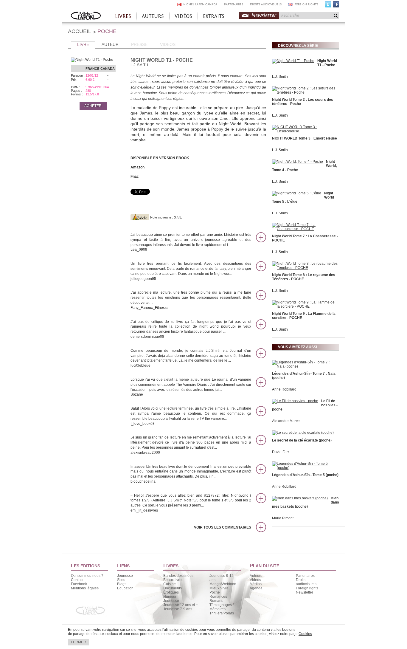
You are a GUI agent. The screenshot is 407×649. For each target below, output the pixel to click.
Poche (214, 592)
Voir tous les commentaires (222, 527)
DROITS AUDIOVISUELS (266, 4)
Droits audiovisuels (306, 582)
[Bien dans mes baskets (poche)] (300, 498)
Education (125, 588)
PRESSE (139, 44)
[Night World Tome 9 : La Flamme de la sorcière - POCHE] (305, 306)
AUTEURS (153, 16)
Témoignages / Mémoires (221, 607)
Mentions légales (85, 588)
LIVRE (83, 44)
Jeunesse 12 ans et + (180, 605)
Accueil (86, 16)
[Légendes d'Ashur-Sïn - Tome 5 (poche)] (305, 468)
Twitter (328, 5)
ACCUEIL (79, 31)
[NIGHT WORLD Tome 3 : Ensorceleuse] (305, 131)
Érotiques (171, 592)
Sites (121, 580)
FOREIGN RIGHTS (306, 4)
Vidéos (255, 580)
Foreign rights (307, 588)
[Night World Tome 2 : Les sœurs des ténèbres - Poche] (305, 92)
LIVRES (123, 16)
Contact (77, 580)
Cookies (305, 634)
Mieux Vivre (219, 588)
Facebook (336, 5)
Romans (216, 601)
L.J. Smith (280, 77)
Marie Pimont (282, 518)
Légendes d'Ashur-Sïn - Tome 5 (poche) (305, 475)
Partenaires (305, 576)
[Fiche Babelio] (140, 217)
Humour (169, 596)
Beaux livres (173, 580)
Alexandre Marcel (286, 421)
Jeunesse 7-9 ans (177, 609)
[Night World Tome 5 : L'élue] (296, 193)
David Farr (280, 452)
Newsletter (263, 15)
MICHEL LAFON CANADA (200, 4)
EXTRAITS (213, 16)
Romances (218, 596)
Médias (256, 584)
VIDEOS (167, 44)
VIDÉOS (183, 16)
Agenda (256, 588)
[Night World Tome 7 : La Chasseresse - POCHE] (305, 229)
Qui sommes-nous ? (87, 576)
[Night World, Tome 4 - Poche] (297, 161)
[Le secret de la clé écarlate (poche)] (303, 432)
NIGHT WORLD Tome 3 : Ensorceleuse (304, 138)
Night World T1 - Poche (327, 63)
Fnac (135, 176)
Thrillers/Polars (221, 613)
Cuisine (169, 584)
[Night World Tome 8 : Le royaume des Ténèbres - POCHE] (305, 268)
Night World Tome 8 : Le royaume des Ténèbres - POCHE (303, 277)
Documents (172, 588)
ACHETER (93, 106)
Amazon (138, 167)
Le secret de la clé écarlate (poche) (302, 440)
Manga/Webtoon (222, 584)
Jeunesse (125, 576)
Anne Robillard (284, 389)
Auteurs (256, 576)
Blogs (121, 584)
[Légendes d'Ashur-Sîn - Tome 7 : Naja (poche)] (305, 366)
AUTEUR (110, 44)
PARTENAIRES (233, 4)
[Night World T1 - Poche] (293, 61)
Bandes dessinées (178, 576)
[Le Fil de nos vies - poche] (295, 401)
